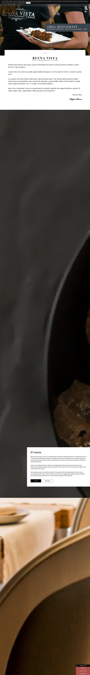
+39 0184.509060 (83, 673)
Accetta (28, 2)
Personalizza (22, 2)
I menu (36, 481)
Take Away (47, 481)
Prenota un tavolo (83, 670)
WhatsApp (83, 668)
